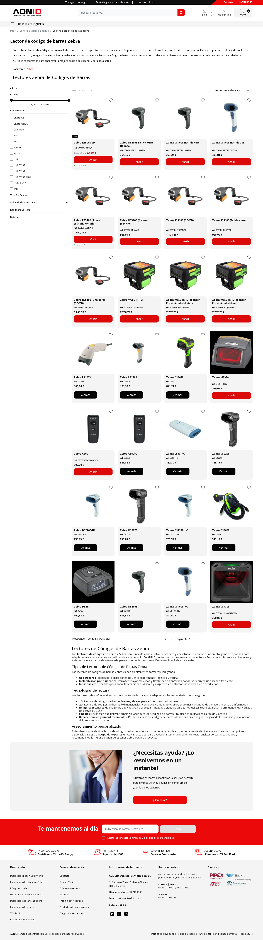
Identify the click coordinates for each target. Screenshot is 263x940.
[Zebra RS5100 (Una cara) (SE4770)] (93, 275)
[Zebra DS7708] (231, 582)
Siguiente (184, 639)
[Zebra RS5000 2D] (93, 118)
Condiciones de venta (225, 933)
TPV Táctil (15, 913)
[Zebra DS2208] (231, 429)
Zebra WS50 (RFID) (131, 299)
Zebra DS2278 (128, 530)
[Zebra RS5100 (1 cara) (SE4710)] (139, 195)
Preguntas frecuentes (71, 913)
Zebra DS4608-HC (177, 606)
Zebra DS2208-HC (85, 530)
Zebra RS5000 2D (84, 142)
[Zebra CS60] (93, 429)
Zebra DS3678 (174, 377)
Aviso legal (205, 933)
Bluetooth (19, 117)
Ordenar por (225, 90)
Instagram (119, 914)
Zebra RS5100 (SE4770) (180, 220)
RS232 (17, 153)
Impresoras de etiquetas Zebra (27, 882)
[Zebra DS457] (93, 582)
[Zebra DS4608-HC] (185, 582)
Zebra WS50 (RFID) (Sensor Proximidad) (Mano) (229, 301)
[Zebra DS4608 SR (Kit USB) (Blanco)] (139, 118)
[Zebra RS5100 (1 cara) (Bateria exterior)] (93, 195)
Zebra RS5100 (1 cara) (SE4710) (134, 221)
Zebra (29, 69)
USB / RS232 (20, 183)
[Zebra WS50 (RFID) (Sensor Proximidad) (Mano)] (231, 275)
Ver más (85, 395)
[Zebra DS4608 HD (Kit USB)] (231, 118)
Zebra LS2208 (128, 377)
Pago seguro (246, 933)
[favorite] (212, 11)
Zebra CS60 (81, 453)
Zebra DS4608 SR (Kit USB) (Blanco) (136, 144)
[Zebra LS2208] (139, 352)
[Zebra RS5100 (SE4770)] (185, 195)
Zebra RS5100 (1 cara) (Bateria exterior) (87, 221)
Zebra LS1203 (82, 377)
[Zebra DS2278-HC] (185, 505)
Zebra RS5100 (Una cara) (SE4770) (89, 301)
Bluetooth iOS (21, 123)
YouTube (112, 914)
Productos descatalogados (74, 907)
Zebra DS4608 (128, 606)
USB (16, 159)
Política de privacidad (162, 933)
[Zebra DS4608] (139, 582)
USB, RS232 (19, 165)
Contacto (64, 875)
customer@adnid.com (128, 898)
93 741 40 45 (245, 2)
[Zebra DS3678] (185, 352)
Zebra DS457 (82, 606)
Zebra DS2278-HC (177, 530)
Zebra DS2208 (220, 453)
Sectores (64, 894)
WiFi (16, 188)
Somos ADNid (67, 882)
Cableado (19, 129)
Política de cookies (187, 933)
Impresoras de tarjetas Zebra (26, 900)
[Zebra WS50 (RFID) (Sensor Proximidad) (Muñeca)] (185, 275)
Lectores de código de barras (26, 894)
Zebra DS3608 (220, 530)
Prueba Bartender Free (22, 919)
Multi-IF (17, 147)
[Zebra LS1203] (93, 352)
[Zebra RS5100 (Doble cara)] (231, 195)
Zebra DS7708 (220, 606)
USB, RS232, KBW (22, 177)
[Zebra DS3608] (231, 505)
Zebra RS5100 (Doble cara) (229, 220)
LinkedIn (126, 914)
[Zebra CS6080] (139, 429)
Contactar (229, 2)
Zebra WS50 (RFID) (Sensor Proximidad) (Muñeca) (183, 301)
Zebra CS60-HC (175, 453)
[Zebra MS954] (231, 352)
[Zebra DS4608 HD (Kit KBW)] (185, 118)
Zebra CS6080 (128, 453)
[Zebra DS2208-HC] (93, 505)
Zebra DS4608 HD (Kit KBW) (183, 142)
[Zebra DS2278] (139, 505)
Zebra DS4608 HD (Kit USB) (228, 142)
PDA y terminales (19, 888)
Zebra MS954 (220, 377)
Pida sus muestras (70, 888)
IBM (16, 135)
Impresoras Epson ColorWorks (26, 875)
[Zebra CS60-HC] (185, 429)
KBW (16, 141)
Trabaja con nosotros (71, 900)
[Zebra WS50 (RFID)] (139, 275)
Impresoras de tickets (22, 907)
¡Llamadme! (160, 800)
